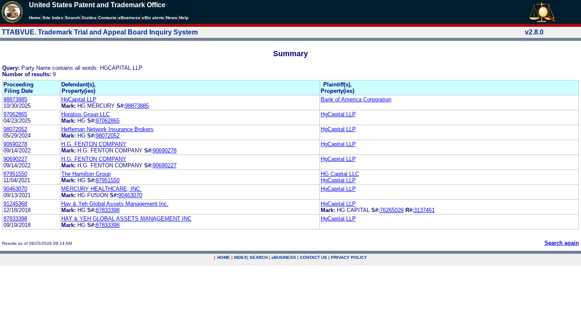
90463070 (15, 189)
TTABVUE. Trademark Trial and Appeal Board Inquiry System (100, 32)
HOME (223, 257)
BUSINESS (283, 257)
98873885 (15, 99)
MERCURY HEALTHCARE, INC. (101, 189)
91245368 (15, 204)
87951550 (15, 174)
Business (129, 17)
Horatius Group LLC (85, 114)
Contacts (107, 17)
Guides (89, 17)
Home (35, 17)
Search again (561, 243)
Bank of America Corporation (356, 99)
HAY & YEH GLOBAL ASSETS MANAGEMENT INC (126, 218)
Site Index (53, 17)
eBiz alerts (153, 17)
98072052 (15, 129)
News (171, 17)
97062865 (15, 114)
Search (72, 17)
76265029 (392, 210)
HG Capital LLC (340, 174)
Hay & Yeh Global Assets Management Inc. (114, 204)
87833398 (108, 210)
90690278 (15, 144)
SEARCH (259, 257)
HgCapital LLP (79, 99)
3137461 (424, 210)
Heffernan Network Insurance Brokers (107, 129)
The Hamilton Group (86, 174)
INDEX (240, 257)
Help (183, 17)
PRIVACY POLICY (349, 257)
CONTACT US (313, 257)
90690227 (15, 159)
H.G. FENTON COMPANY (93, 144)
